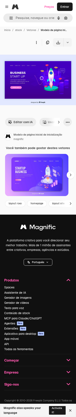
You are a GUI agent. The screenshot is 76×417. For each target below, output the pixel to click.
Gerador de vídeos (16, 303)
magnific (19, 139)
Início (7, 30)
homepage (37, 203)
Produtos (11, 280)
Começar (11, 360)
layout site (58, 203)
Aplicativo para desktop (23, 334)
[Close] (70, 410)
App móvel (11, 339)
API (6, 344)
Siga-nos (11, 384)
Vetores (31, 30)
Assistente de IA (15, 293)
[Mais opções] (36, 42)
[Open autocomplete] (9, 18)
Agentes (13, 323)
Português (38, 262)
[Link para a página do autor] (8, 137)
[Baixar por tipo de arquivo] (67, 42)
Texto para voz (14, 308)
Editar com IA (23, 122)
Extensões (14, 328)
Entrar (64, 7)
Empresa (11, 372)
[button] (38, 262)
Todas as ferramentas (18, 349)
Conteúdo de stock (17, 313)
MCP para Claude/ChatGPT (23, 318)
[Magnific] (38, 228)
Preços (49, 7)
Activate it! (57, 410)
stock (18, 30)
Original (27, 56)
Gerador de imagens (17, 298)
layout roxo (15, 203)
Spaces (9, 287)
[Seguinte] (58, 122)
